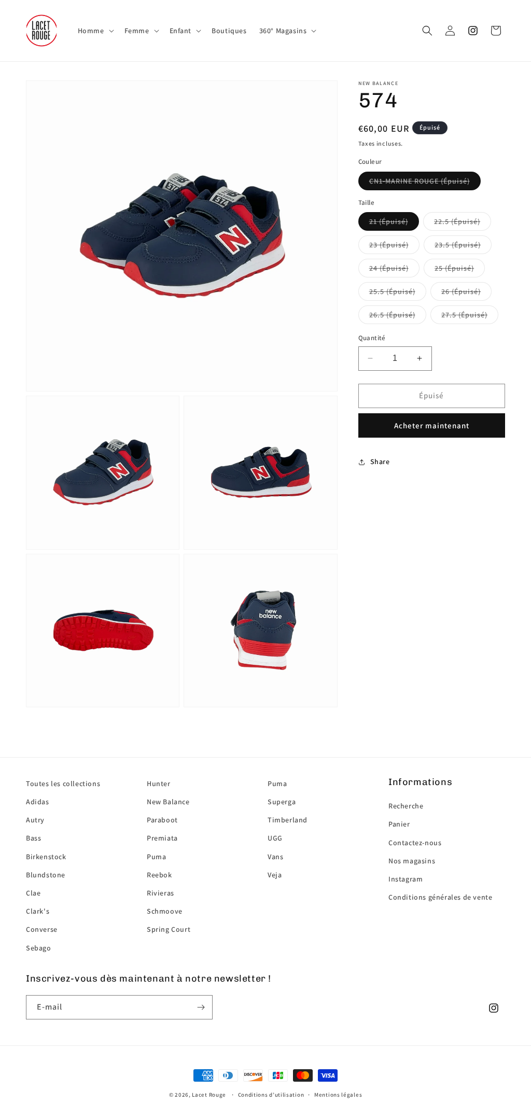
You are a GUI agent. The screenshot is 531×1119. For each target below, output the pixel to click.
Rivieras (160, 893)
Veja (275, 874)
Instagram (405, 879)
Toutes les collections (63, 783)
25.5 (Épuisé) (392, 291)
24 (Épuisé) (389, 268)
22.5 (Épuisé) (457, 221)
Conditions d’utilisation (271, 1094)
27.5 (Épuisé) (464, 314)
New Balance (168, 801)
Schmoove (165, 911)
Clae (33, 893)
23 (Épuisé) (389, 244)
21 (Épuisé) (388, 221)
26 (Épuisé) (461, 291)
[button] (95, 30)
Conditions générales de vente (440, 897)
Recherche (405, 805)
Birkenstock (46, 856)
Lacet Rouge (209, 1094)
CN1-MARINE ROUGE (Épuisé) (419, 181)
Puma (156, 856)
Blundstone (45, 874)
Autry (35, 819)
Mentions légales (338, 1094)
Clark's (37, 911)
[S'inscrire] (200, 1007)
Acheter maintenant (431, 425)
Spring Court (168, 929)
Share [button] (380, 461)
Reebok (159, 874)
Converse (42, 929)
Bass (33, 838)
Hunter (159, 783)
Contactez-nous (414, 842)
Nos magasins (411, 860)
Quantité (372, 337)
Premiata (162, 838)
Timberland (288, 819)
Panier (399, 824)
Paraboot (162, 819)
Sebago (38, 948)
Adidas (37, 801)
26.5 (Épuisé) (392, 314)
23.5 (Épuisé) (458, 244)
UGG (275, 838)
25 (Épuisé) (454, 268)
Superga (282, 801)
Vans (275, 856)
